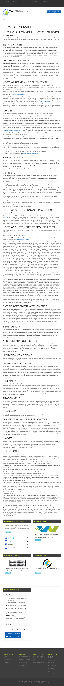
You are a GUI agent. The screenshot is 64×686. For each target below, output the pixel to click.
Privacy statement (16, 682)
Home (7, 1)
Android (9, 544)
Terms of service (34, 682)
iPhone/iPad (10, 548)
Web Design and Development (22, 666)
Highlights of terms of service (45, 682)
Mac (8, 541)
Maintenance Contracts (24, 664)
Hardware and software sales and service (24, 660)
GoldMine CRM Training (24, 656)
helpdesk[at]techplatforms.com (55, 673)
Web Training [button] (10, 595)
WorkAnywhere (7, 658)
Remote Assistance (23, 658)
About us (45, 1)
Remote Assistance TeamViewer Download (38, 661)
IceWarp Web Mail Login (38, 656)
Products (16, 1)
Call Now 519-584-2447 (13, 633)
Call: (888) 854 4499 (54, 12)
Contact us (9, 5)
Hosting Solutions (23, 662)
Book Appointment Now (13, 637)
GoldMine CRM (7, 659)
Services (26, 1)
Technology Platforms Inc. (33, 681)
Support (36, 1)
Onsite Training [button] (10, 625)
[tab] (17, 595)
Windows (10, 538)
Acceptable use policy (25, 682)
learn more (7, 532)
